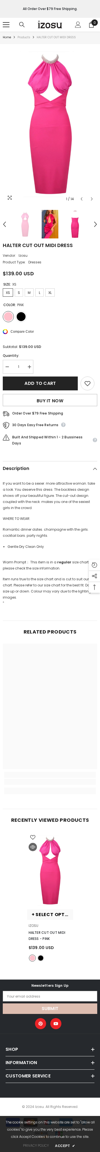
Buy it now (50, 401)
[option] (50, 124)
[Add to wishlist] (87, 383)
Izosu (23, 255)
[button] (81, 199)
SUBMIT (50, 1008)
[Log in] (78, 25)
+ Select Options (52, 914)
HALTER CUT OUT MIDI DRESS (47, 935)
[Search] (22, 24)
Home (7, 37)
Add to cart (40, 383)
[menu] (6, 24)
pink (32, 958)
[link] (50, 782)
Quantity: (11, 355)
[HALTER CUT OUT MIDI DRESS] (50, 870)
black (40, 958)
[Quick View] (33, 847)
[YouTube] (55, 1023)
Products (24, 37)
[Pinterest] (40, 1023)
